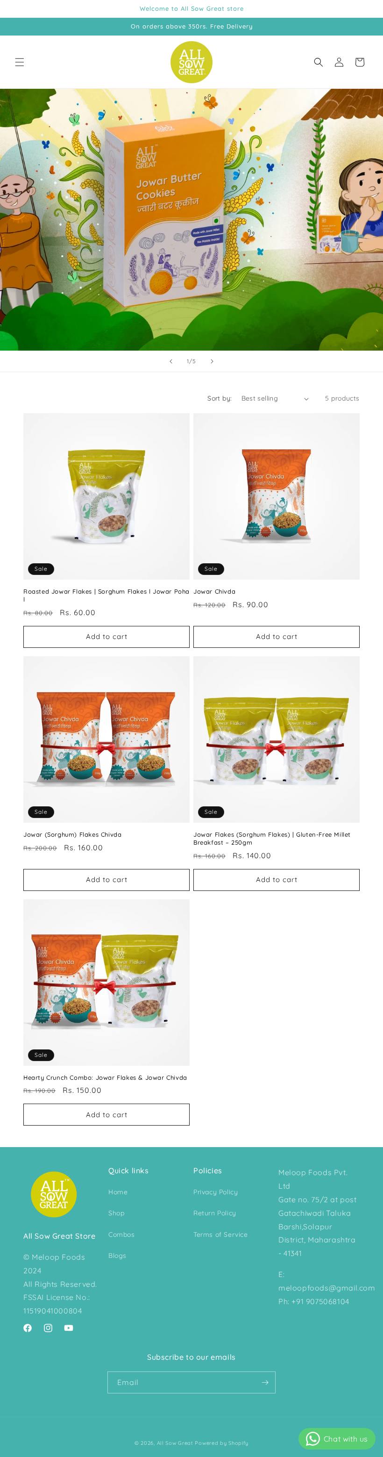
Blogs (117, 1255)
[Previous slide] (171, 361)
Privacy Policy (215, 1192)
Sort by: (219, 398)
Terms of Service (220, 1234)
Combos (121, 1234)
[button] (19, 62)
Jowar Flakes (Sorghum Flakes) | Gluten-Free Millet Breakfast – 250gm (272, 838)
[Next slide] (212, 361)
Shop (116, 1213)
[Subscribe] (265, 1382)
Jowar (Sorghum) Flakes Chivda (72, 834)
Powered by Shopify (221, 1443)
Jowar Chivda (214, 591)
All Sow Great (175, 1443)
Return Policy (214, 1213)
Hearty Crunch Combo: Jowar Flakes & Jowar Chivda (105, 1077)
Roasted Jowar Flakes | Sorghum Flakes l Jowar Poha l (106, 595)
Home (118, 1192)
